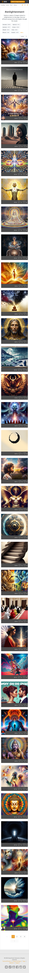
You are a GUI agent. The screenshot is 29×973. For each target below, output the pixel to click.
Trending (2, 5)
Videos (15, 5)
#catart (14, 32)
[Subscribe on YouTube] (13, 967)
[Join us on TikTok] (10, 967)
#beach (6, 29)
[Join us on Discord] (6, 967)
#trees (15, 27)
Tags (23, 961)
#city (14, 29)
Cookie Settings (17, 961)
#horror (6, 32)
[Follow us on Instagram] (20, 967)
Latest (7, 5)
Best (11, 5)
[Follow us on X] (24, 967)
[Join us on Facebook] (17, 967)
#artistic (6, 27)
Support (17, 962)
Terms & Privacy (6, 961)
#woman (6, 24)
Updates (11, 962)
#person (16, 24)
